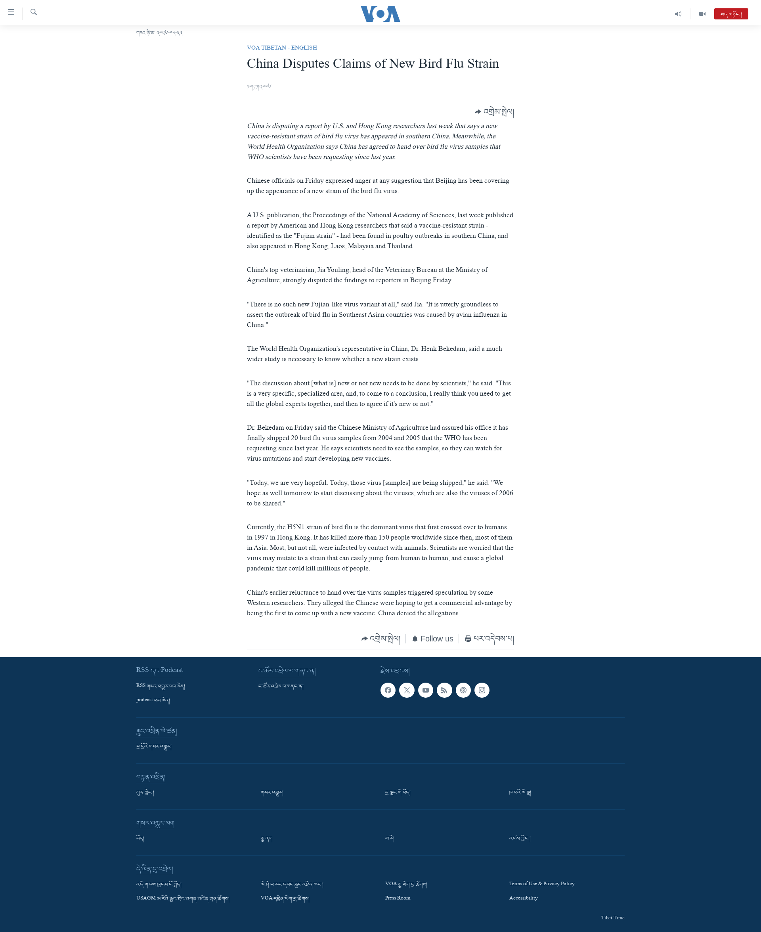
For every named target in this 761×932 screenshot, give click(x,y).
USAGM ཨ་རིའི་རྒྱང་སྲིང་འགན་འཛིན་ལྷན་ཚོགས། (182, 899)
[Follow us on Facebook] (388, 690)
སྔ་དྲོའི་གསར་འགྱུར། (154, 747)
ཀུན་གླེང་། (145, 793)
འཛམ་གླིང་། (520, 839)
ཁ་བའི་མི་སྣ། (520, 793)
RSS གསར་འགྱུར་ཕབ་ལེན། (160, 687)
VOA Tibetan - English (282, 49)
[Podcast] (463, 690)
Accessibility (523, 899)
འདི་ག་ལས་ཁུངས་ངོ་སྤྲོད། (159, 885)
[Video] (702, 13)
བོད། (140, 839)
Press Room (397, 899)
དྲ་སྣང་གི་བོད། (398, 793)
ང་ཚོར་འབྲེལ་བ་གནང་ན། (281, 687)
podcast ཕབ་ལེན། (153, 701)
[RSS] (444, 690)
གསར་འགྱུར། (272, 793)
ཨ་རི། (389, 839)
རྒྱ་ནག (267, 839)
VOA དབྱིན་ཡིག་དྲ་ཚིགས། (285, 899)
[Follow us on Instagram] (481, 690)
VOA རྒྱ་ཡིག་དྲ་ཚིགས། (406, 885)
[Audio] (678, 13)
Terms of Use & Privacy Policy (542, 885)
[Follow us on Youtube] (425, 690)
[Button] (494, 112)
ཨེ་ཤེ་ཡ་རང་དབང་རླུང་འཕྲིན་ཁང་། (292, 885)
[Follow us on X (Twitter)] (406, 690)
